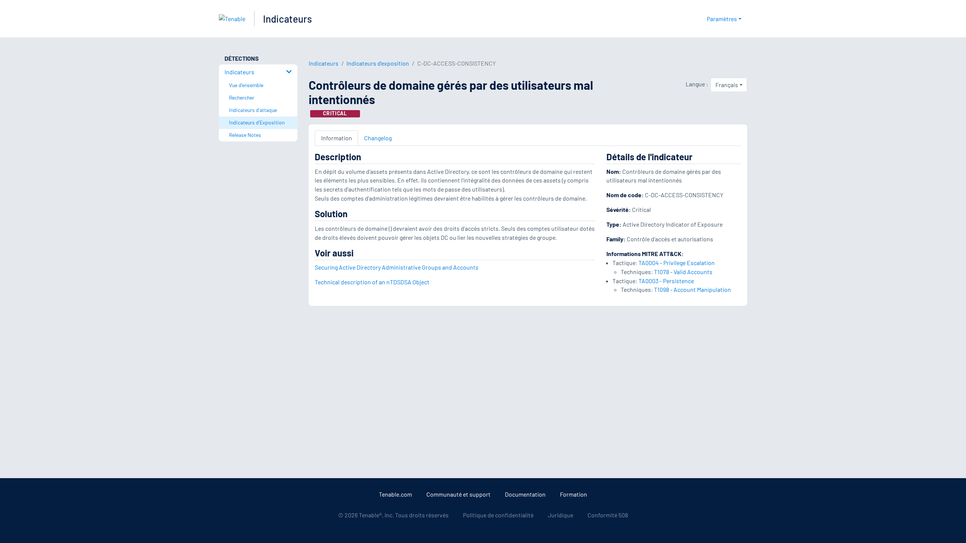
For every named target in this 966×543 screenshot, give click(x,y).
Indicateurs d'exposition (377, 63)
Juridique (560, 514)
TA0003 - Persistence (666, 280)
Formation (573, 494)
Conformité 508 (608, 514)
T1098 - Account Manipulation (692, 289)
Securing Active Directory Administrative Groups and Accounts (396, 267)
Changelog (378, 137)
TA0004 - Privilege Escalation (676, 262)
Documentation (525, 494)
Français (726, 84)
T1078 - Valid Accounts (683, 271)
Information (336, 137)
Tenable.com (395, 494)
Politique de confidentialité (498, 514)
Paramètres (722, 18)
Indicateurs (287, 19)
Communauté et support (458, 494)
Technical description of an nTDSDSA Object (372, 281)
